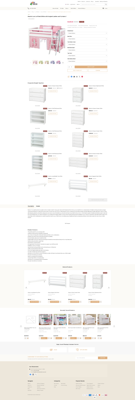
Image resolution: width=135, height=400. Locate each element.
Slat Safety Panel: (72, 58)
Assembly (97, 1)
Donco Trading (78, 386)
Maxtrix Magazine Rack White (95, 176)
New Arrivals (55, 8)
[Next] (109, 287)
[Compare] (36, 338)
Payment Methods (40, 385)
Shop (66, 8)
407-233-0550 (36, 370)
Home (29, 11)
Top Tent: (70, 53)
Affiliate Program (40, 390)
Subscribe (102, 357)
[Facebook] (71, 76)
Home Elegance (90, 383)
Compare (98, 70)
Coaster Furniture (101, 383)
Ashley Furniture (90, 386)
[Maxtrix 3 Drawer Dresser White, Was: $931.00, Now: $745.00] (77, 281)
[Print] (77, 76)
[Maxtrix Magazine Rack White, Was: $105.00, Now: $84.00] (57, 281)
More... (99, 386)
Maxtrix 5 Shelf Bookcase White (55, 153)
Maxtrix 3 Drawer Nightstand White (96, 85)
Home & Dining (81, 8)
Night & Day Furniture (91, 385)
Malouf (99, 385)
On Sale (62, 8)
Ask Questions (31, 18)
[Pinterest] (82, 76)
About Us (83, 1)
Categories (57, 381)
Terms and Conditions (41, 388)
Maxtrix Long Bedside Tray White (55, 176)
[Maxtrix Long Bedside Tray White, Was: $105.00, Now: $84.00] (37, 281)
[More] (68, 8)
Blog (92, 1)
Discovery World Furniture (80, 385)
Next (63, 63)
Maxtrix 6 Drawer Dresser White (95, 153)
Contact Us (88, 1)
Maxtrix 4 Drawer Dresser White (95, 108)
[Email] (74, 76)
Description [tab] (31, 206)
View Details (37, 105)
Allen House (26, 330)
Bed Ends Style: (71, 47)
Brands (79, 1)
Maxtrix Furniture (79, 383)
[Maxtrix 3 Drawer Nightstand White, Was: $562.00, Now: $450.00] (97, 281)
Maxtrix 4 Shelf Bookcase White (55, 131)
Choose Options (52, 91)
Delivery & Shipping (103, 1)
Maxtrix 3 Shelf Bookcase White (55, 108)
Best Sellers (73, 8)
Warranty (38, 386)
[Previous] (26, 287)
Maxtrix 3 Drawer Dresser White (55, 85)
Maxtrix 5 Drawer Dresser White (95, 131)
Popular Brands (80, 381)
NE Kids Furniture (90, 388)
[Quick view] (40, 302)
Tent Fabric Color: (72, 42)
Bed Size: (70, 36)
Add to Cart (90, 67)
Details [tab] (38, 206)
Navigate (30, 381)
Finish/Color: (71, 30)
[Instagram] (33, 374)
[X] (79, 76)
